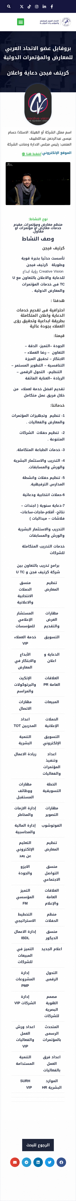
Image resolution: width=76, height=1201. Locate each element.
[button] (8, 6)
